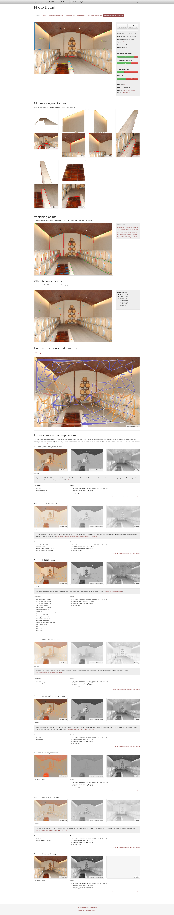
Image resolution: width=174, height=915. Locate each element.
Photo (44, 15)
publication (50, 443)
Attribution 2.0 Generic (129, 90)
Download (81, 910)
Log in (137, 2)
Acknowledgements (90, 910)
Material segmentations (56, 15)
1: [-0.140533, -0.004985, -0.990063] (127, 229)
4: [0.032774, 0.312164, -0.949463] (127, 237)
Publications (54, 2)
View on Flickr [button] (133, 27)
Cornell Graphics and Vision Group (87, 907)
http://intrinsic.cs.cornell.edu (114, 591)
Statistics (75, 2)
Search (84, 2)
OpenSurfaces (40, 2)
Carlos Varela (126, 92)
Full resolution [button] (122, 27)
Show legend (39, 353)
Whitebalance (81, 15)
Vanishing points (70, 15)
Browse (65, 2)
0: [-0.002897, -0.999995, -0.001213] (127, 227)
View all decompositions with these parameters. (126, 497)
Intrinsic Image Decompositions (113, 15)
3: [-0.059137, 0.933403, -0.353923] (127, 234)
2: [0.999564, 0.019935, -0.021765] (127, 232)
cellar (123, 42)
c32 (125, 84)
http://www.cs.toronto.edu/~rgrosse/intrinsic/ (80, 480)
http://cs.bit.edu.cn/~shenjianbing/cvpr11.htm (49, 672)
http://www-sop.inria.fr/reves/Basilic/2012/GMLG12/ (51, 830)
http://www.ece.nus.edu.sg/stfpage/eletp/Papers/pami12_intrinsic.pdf (77, 536)
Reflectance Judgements (94, 15)
